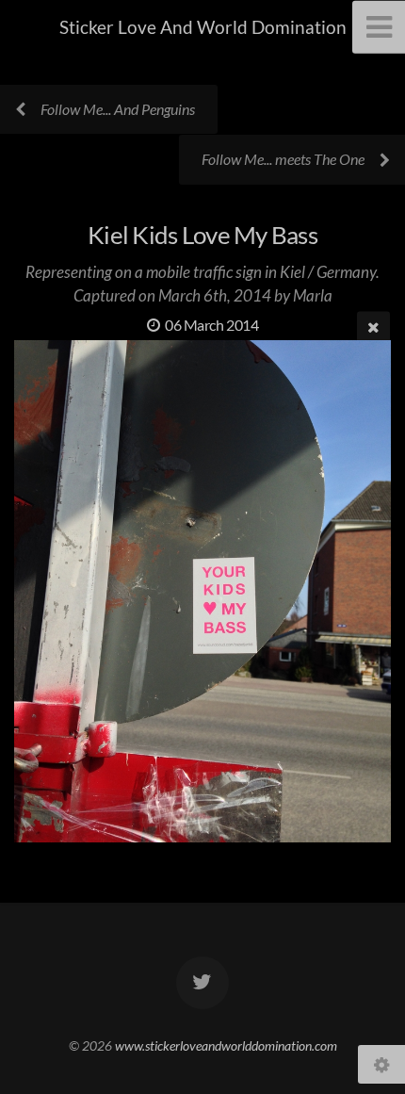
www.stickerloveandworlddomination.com (226, 1045)
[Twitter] (202, 982)
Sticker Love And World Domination (203, 27)
